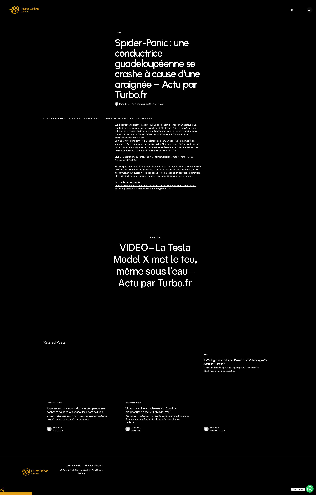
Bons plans (52, 403)
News (119, 33)
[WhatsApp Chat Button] (310, 489)
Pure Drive (124, 104)
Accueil (47, 118)
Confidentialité (74, 465)
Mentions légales (94, 465)
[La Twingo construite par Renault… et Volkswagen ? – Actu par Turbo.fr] (236, 392)
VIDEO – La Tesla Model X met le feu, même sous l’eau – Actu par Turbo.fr (158, 262)
